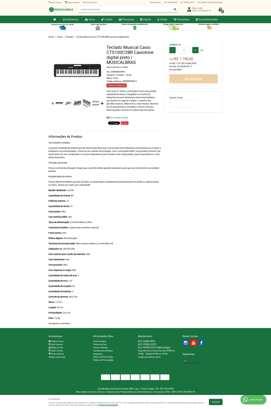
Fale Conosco (91, 2)
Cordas (108, 19)
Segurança (98, 353)
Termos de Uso (99, 344)
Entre (194, 10)
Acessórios (183, 19)
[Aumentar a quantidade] (195, 50)
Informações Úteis (103, 336)
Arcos (92, 19)
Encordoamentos (208, 19)
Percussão (128, 19)
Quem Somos (56, 2)
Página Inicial (57, 341)
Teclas (163, 19)
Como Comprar (99, 341)
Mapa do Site (57, 347)
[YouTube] (193, 343)
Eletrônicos (72, 19)
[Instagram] (186, 343)
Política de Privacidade (103, 360)
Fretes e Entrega (100, 347)
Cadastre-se (205, 10)
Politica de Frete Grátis (103, 356)
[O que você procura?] (175, 9)
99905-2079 (187, 2)
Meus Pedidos (73, 2)
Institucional (55, 336)
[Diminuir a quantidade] (172, 50)
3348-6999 (170, 2)
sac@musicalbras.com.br (149, 356)
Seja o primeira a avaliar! (117, 67)
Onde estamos (57, 353)
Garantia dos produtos (103, 350)
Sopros (147, 19)
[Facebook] (201, 343)
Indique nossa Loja (56, 356)
